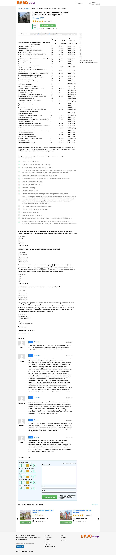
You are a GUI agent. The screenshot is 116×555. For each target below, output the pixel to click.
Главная (20, 8)
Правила (47, 544)
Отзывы (35, 34)
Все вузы (95, 504)
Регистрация (96, 4)
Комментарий (46, 465)
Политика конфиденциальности (25, 543)
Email (43, 490)
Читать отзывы (25, 522)
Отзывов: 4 (87, 515)
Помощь (47, 539)
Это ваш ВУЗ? (38, 18)
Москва (79, 3)
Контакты (47, 542)
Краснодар (26, 8)
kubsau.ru (54, 28)
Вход (93, 2)
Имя (43, 486)
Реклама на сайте (50, 546)
